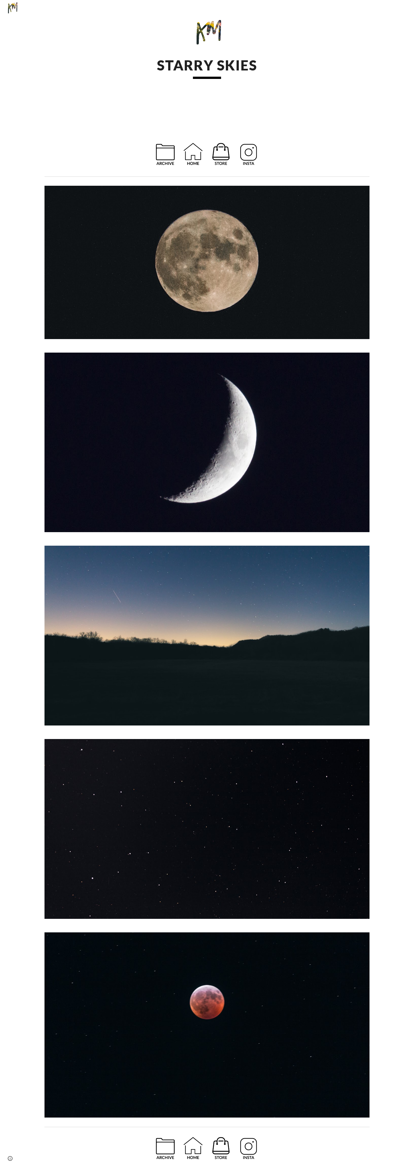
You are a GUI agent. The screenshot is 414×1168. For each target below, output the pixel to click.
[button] (10, 1158)
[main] (207, 67)
